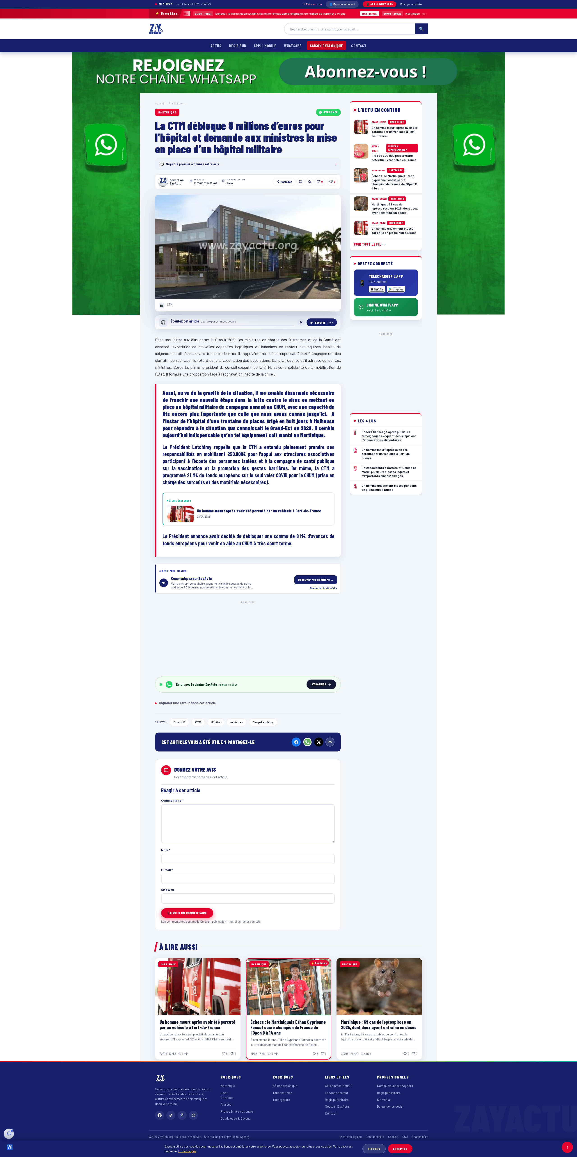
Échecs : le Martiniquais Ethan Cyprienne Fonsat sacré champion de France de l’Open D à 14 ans (203, 13)
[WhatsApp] (307, 742)
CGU (405, 1137)
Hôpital (215, 722)
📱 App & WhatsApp (379, 4)
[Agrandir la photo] (248, 247)
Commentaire (172, 800)
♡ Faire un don (312, 4)
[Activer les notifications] (9, 1134)
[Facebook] (296, 742)
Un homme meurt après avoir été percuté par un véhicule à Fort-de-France (197, 1024)
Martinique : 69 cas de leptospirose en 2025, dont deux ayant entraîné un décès (382, 13)
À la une (226, 1104)
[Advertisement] (248, 637)
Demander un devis (390, 1106)
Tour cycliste (281, 1100)
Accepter (400, 1149)
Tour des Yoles (282, 1093)
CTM (198, 722)
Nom (165, 850)
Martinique (176, 103)
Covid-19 (179, 722)
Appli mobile (265, 45)
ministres (236, 722)
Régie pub (237, 45)
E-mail (167, 870)
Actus (216, 45)
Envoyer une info (411, 4)
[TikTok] (170, 1115)
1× (301, 322)
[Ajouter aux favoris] (309, 182)
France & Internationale (237, 1111)
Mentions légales (351, 1137)
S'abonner (330, 112)
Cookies (393, 1137)
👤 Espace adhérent (342, 4)
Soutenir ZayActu (337, 1106)
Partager (286, 182)
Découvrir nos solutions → (315, 579)
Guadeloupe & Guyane (235, 1118)
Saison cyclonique (326, 45)
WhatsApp (293, 45)
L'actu (225, 1093)
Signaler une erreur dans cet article (185, 703)
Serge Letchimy (263, 722)
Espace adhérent (336, 1093)
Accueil (160, 103)
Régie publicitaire (336, 1100)
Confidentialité (375, 1137)
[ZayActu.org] (156, 29)
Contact (358, 45)
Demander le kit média (323, 588)
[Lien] (329, 742)
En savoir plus (187, 1151)
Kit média (383, 1100)
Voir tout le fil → (370, 244)
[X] (318, 742)
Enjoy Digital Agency (237, 1137)
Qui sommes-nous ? (338, 1086)
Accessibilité (420, 1137)
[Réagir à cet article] (300, 182)
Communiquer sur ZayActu (395, 1086)
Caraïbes (227, 1097)
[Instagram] (182, 1115)
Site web (167, 890)
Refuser (374, 1149)
